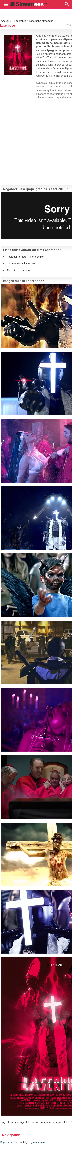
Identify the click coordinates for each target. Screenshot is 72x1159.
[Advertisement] (36, 140)
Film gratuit (19, 20)
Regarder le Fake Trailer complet (25, 256)
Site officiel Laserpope (19, 270)
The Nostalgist (21, 1142)
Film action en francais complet (44, 1122)
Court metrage (16, 1122)
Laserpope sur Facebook (21, 263)
